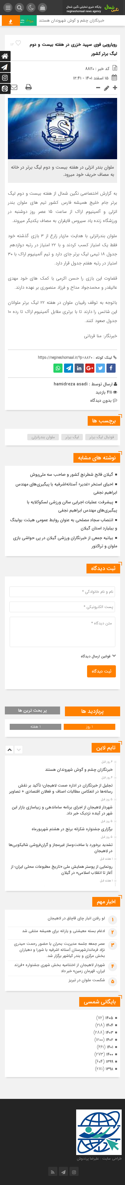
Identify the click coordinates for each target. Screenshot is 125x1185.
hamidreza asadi (71, 384)
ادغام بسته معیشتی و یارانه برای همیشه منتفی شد (63, 931)
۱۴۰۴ (109, 1025)
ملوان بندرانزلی (43, 437)
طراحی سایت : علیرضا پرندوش (99, 1158)
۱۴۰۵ (109, 1018)
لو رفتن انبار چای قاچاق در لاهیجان (76, 918)
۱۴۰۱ (110, 1047)
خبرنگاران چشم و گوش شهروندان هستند (76, 20)
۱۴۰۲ (109, 1040)
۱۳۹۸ (109, 1069)
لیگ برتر (72, 437)
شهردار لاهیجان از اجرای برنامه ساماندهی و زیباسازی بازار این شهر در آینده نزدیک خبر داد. (62, 810)
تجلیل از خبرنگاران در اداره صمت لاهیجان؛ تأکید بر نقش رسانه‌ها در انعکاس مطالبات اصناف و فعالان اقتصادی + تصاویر (61, 788)
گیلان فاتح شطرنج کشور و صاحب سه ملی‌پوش (71, 474)
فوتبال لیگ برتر (102, 437)
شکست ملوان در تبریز (87, 980)
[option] (62, 768)
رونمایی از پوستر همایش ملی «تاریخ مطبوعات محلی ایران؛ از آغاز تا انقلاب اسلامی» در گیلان (62, 870)
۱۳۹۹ (109, 1062)
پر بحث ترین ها (32, 710)
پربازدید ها (92, 711)
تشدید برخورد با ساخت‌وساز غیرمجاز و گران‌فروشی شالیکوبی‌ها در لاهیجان (61, 848)
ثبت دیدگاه (101, 671)
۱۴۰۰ (109, 1054)
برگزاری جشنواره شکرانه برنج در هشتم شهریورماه (72, 829)
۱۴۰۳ (109, 1032)
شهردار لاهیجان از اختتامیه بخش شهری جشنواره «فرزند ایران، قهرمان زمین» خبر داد (59, 968)
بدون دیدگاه (101, 400)
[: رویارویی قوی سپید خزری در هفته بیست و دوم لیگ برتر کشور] (14, 87)
